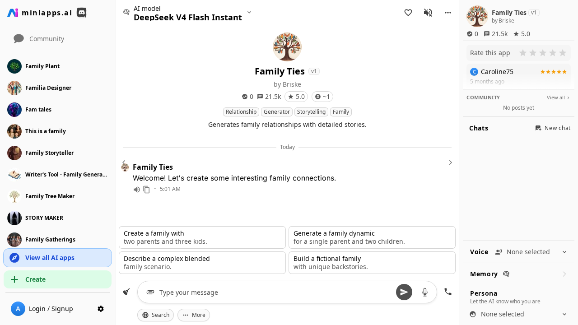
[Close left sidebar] (125, 162)
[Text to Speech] (137, 190)
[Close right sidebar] (449, 162)
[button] (448, 12)
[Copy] (147, 190)
